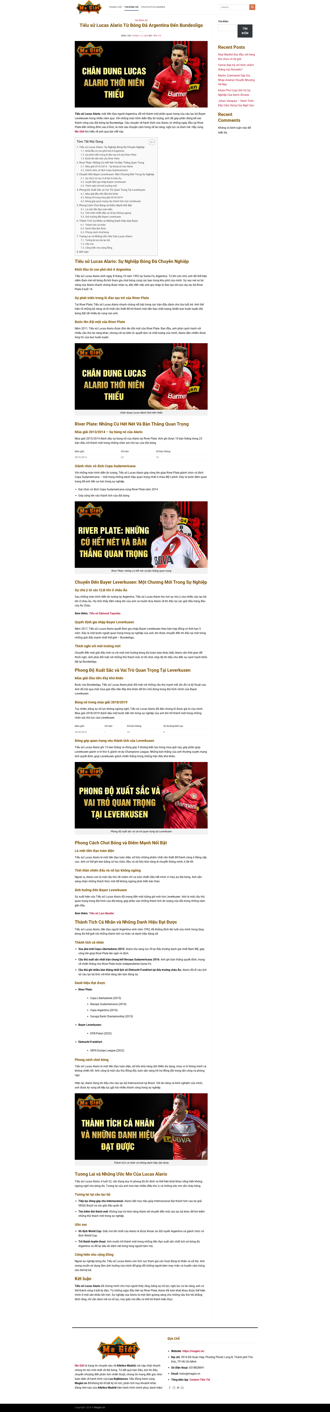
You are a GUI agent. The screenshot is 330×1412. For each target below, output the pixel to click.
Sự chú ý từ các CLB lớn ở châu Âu (103, 178)
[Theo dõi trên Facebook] (169, 1387)
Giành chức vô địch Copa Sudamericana (106, 170)
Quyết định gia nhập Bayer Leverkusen (105, 182)
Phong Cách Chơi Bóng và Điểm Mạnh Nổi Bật (105, 205)
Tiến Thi (157, 36)
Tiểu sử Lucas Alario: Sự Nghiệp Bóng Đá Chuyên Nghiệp (111, 147)
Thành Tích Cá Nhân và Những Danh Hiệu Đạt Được (108, 220)
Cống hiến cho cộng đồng (98, 247)
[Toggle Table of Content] (150, 142)
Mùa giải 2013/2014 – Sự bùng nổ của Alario (109, 166)
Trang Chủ (115, 7)
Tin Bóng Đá (131, 7)
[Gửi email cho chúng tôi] (182, 1387)
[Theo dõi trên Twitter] (178, 1387)
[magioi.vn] (89, 7)
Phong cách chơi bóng (97, 232)
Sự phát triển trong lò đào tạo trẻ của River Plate (110, 154)
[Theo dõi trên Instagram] (174, 1387)
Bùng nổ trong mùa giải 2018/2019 (104, 197)
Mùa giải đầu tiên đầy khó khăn (101, 193)
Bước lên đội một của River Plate (102, 158)
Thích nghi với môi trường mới (101, 185)
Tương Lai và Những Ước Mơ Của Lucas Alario (105, 236)
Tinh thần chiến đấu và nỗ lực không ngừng (108, 213)
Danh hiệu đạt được (95, 228)
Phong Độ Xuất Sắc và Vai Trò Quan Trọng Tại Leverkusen (112, 189)
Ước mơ (89, 244)
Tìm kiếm (223, 21)
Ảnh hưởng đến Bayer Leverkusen (103, 216)
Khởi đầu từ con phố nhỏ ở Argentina (104, 151)
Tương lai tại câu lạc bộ (97, 240)
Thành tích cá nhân (95, 224)
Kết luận (84, 251)
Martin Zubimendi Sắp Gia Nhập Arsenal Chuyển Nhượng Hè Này (236, 80)
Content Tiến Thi (200, 1379)
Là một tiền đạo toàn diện (98, 209)
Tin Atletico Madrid (153, 7)
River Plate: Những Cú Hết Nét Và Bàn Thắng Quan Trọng (111, 162)
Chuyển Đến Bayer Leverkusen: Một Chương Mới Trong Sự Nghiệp (116, 174)
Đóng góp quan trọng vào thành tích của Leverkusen (113, 201)
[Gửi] (252, 7)
